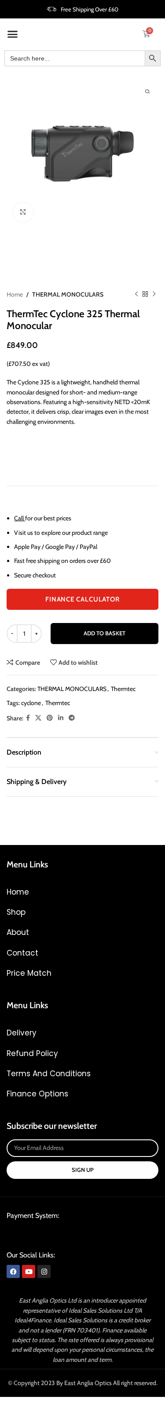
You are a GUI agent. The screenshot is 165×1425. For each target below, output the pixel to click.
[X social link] (38, 718)
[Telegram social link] (71, 718)
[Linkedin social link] (60, 718)
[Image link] (73, 1235)
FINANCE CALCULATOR (82, 599)
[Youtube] (28, 1271)
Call (19, 518)
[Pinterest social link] (49, 718)
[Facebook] (13, 1271)
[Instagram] (44, 1271)
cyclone (31, 703)
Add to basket (104, 633)
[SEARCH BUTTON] (153, 58)
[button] (12, 33)
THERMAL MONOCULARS (67, 294)
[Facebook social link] (28, 718)
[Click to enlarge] (23, 212)
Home (15, 294)
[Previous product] (136, 294)
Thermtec (123, 689)
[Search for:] (74, 58)
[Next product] (154, 294)
